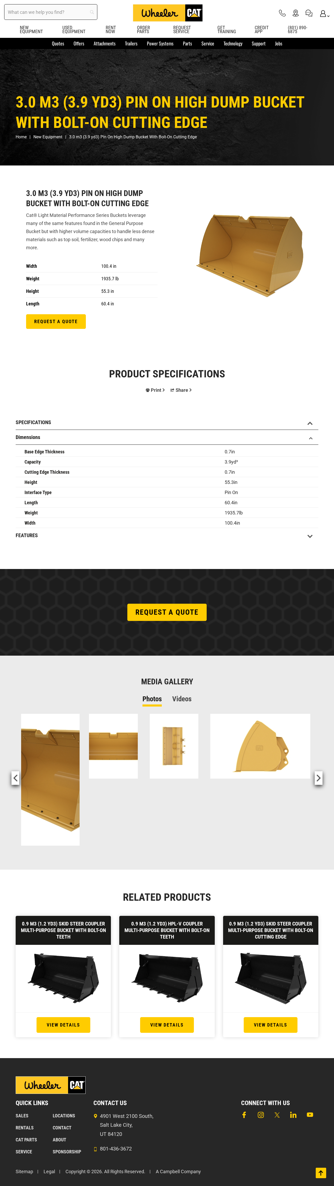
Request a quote (56, 321)
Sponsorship (67, 1151)
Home (21, 136)
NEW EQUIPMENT (31, 29)
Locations (64, 1115)
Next (319, 778)
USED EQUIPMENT (73, 29)
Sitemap (24, 1171)
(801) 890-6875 (297, 29)
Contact (62, 1127)
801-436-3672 (116, 1149)
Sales (22, 1115)
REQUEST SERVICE (182, 29)
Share (182, 390)
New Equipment (47, 136)
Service (24, 1151)
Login (322, 13)
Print (156, 390)
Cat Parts (26, 1139)
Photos (152, 699)
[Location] (295, 13)
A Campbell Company (178, 1171)
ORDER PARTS (143, 29)
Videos (182, 699)
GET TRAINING (226, 29)
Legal (49, 1171)
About (59, 1139)
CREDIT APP (262, 29)
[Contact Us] (309, 13)
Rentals (25, 1127)
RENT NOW (111, 29)
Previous (15, 778)
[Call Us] (282, 13)
